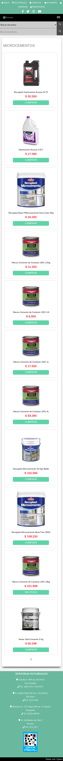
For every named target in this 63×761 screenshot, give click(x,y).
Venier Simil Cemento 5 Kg (31, 639)
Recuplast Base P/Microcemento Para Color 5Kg (30, 213)
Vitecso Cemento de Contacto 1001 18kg (31, 582)
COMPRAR (31, 102)
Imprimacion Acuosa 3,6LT (31, 149)
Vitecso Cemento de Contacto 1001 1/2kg (31, 262)
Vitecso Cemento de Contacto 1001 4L (31, 411)
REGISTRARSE (38, 7)
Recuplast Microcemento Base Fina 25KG (31, 532)
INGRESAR (23, 7)
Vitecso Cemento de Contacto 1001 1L (31, 362)
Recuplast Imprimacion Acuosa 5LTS (31, 92)
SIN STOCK (31, 592)
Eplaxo (59, 759)
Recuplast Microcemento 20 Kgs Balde (31, 469)
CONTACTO (36, 3)
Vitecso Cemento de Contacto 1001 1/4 (31, 312)
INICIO (6, 3)
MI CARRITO (52, 3)
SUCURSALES (20, 3)
